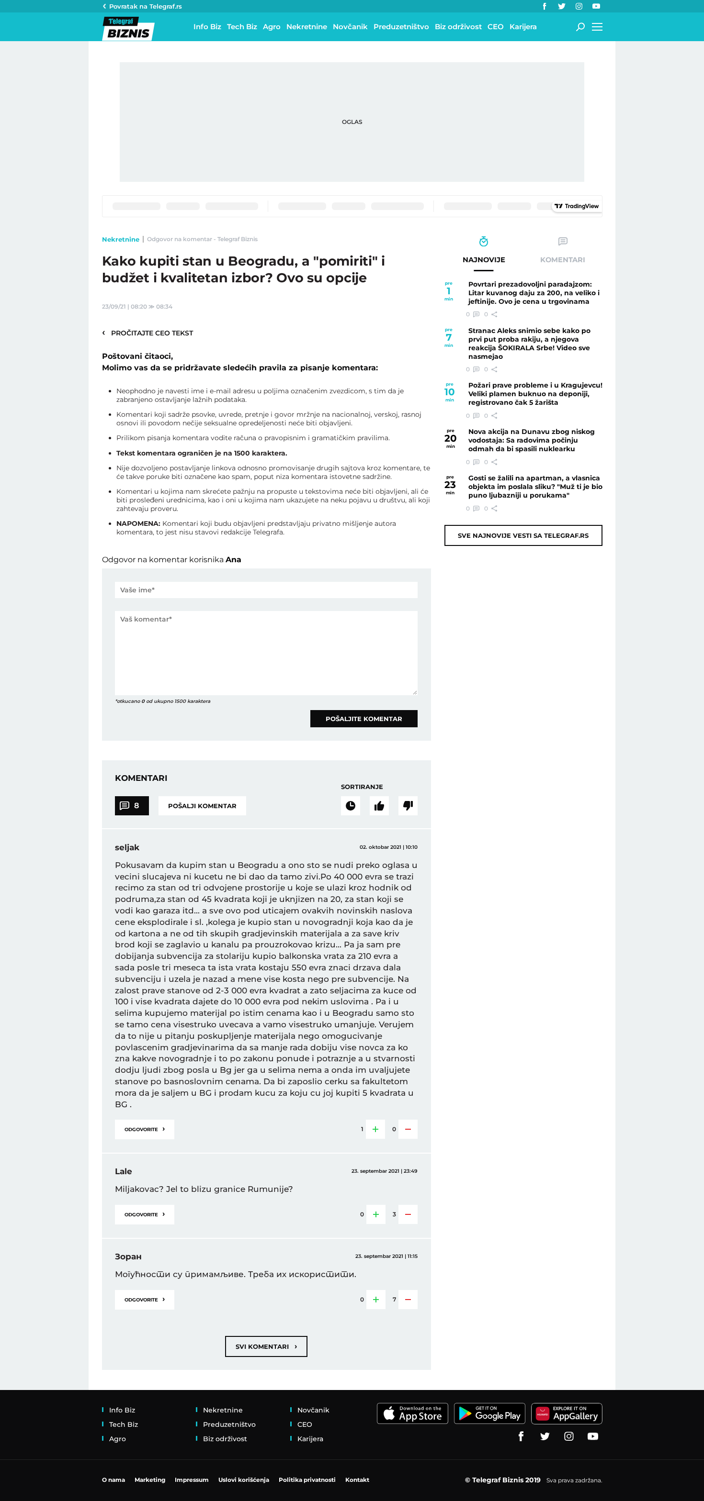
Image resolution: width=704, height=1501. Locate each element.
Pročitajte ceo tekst (147, 332)
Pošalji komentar (202, 806)
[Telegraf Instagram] (579, 6)
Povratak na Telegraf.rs (145, 6)
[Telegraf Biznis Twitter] (562, 6)
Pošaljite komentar (364, 719)
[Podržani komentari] (379, 805)
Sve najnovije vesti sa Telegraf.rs (523, 535)
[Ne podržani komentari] (408, 805)
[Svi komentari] (350, 805)
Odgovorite (145, 1128)
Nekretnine (120, 239)
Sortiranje (362, 786)
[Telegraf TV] (596, 6)
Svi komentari (266, 1346)
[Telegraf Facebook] (544, 6)
